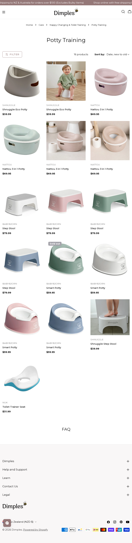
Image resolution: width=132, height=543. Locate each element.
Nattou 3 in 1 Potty (101, 109)
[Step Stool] (22, 200)
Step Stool (8, 228)
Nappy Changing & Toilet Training (68, 25)
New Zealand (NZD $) (20, 521)
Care (41, 25)
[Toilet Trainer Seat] (22, 378)
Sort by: (99, 54)
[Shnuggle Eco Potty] (22, 81)
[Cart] (130, 12)
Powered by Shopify (35, 529)
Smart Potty (53, 287)
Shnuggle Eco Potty (14, 109)
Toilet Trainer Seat (13, 406)
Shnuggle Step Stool (103, 343)
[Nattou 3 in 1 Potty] (110, 81)
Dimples (17, 529)
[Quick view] (37, 68)
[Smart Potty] (65, 259)
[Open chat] (7, 523)
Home (29, 25)
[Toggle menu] (3, 12)
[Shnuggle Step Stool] (110, 317)
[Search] (123, 12)
